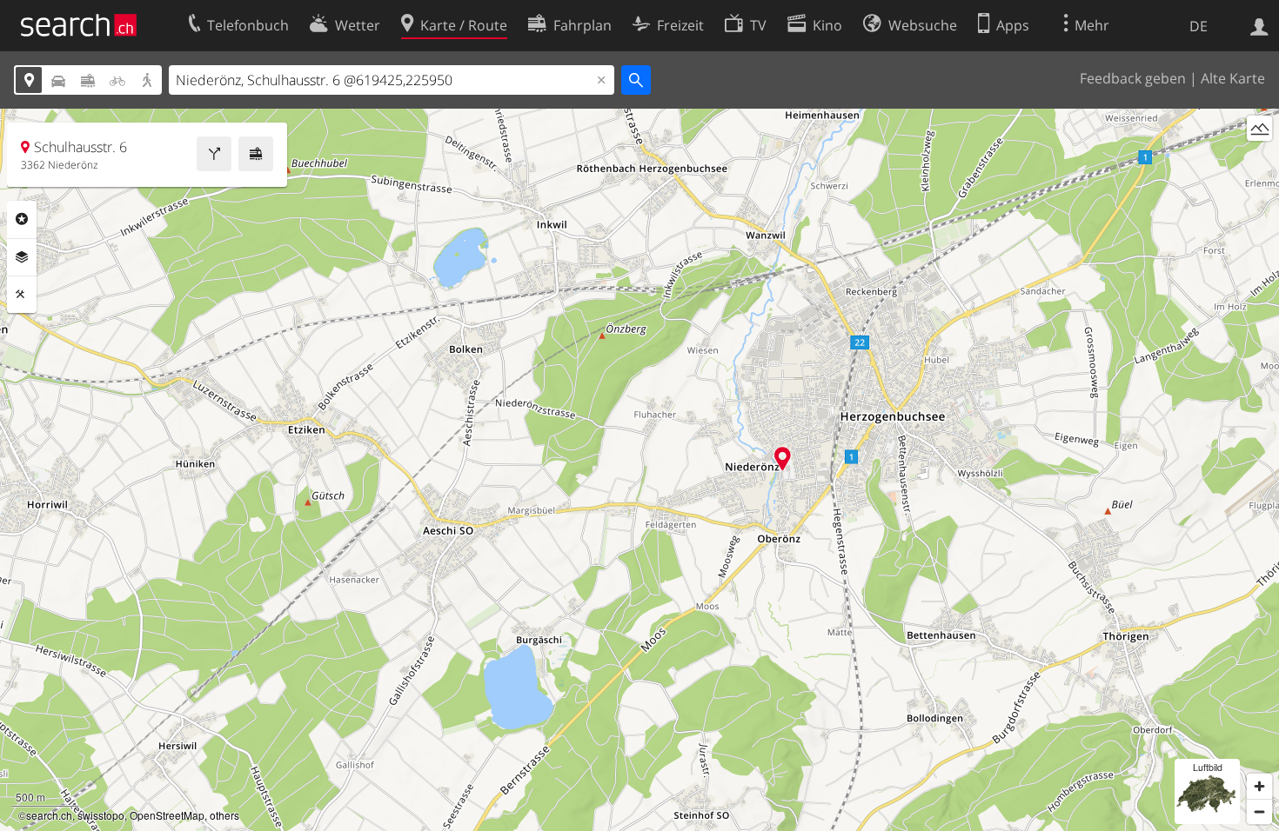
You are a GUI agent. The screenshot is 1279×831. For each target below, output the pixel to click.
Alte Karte (1233, 78)
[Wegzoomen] (1259, 811)
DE (1198, 26)
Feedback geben (1133, 78)
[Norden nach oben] (1259, 160)
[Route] (214, 153)
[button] (782, 458)
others (224, 815)
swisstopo (100, 815)
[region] (639, 470)
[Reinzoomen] (1259, 786)
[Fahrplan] (255, 153)
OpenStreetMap (167, 815)
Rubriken (22, 219)
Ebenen (22, 257)
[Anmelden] (1259, 25)
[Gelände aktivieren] (1259, 128)
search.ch (49, 815)
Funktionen (22, 294)
